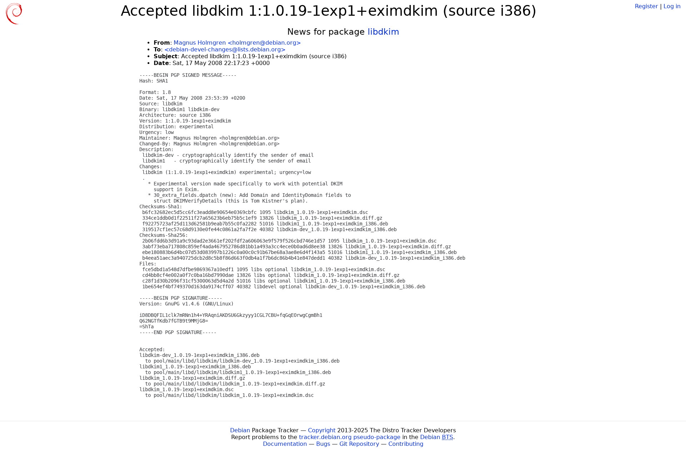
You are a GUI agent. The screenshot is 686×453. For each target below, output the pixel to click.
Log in (672, 6)
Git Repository (359, 443)
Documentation (285, 443)
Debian (240, 430)
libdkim (383, 32)
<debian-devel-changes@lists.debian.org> (224, 49)
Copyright (321, 430)
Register (646, 6)
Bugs (323, 443)
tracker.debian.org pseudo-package (350, 437)
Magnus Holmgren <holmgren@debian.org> (237, 42)
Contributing (405, 443)
